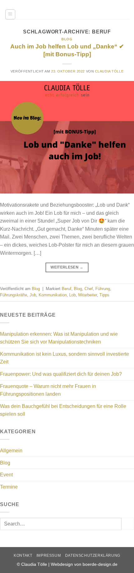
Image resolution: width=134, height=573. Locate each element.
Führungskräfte (13, 295)
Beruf (66, 288)
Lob (72, 295)
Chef (88, 288)
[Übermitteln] (128, 524)
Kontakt (23, 555)
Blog (66, 39)
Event (6, 474)
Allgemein (11, 450)
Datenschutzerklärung (92, 555)
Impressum (48, 555)
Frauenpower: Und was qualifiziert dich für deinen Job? (61, 374)
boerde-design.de (100, 564)
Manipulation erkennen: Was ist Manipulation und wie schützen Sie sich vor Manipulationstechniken (59, 338)
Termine (9, 487)
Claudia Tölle (109, 71)
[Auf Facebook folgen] (107, 5)
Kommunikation (53, 295)
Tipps (104, 295)
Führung (102, 288)
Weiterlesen (67, 267)
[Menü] (10, 14)
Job (33, 295)
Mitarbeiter (87, 295)
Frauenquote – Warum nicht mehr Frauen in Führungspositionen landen (48, 390)
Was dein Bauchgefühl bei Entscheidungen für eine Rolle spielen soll (63, 410)
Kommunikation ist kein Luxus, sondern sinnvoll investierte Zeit (64, 358)
